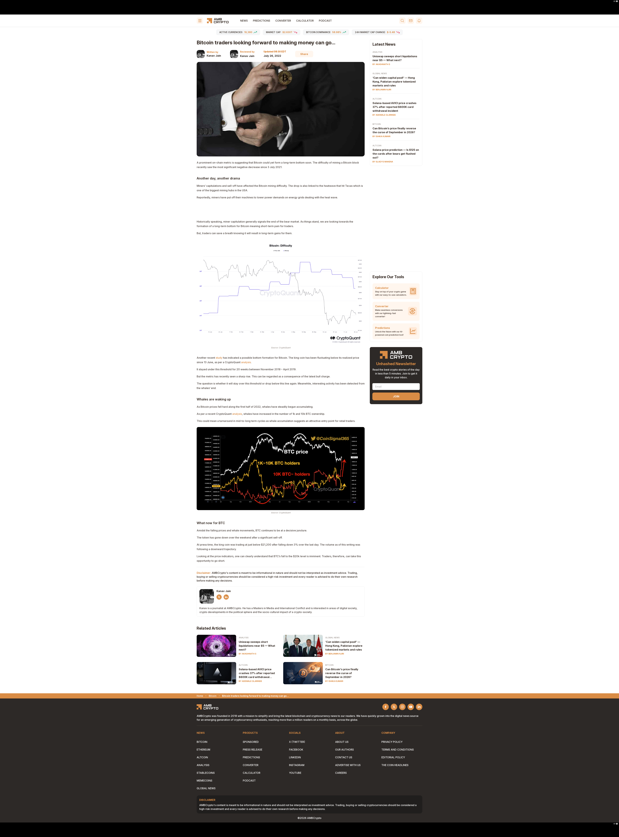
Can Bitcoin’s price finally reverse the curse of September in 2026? (394, 130)
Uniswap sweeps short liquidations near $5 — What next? (257, 645)
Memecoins (204, 780)
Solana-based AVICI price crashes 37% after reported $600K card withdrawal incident (257, 673)
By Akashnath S (247, 654)
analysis (237, 413)
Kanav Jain (214, 55)
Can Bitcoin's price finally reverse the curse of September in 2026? (341, 673)
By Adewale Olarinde (250, 681)
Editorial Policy (393, 757)
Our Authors (344, 749)
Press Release (252, 749)
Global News (332, 637)
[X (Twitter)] (219, 597)
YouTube (295, 772)
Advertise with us (348, 765)
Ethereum (203, 749)
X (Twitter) (297, 741)
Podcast (325, 20)
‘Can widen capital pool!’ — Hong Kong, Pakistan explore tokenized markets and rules (343, 645)
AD (614, 1)
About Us (342, 741)
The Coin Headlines (394, 765)
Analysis (244, 637)
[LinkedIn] (226, 597)
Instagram (296, 765)
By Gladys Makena (383, 161)
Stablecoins (206, 772)
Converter (283, 20)
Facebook (296, 749)
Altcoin (243, 665)
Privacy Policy (392, 741)
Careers (341, 772)
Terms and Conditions (397, 749)
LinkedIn (295, 757)
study (219, 357)
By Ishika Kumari (334, 681)
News (244, 20)
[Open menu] (200, 20)
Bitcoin (329, 665)
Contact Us (343, 757)
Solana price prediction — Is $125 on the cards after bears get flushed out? (396, 153)
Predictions (261, 20)
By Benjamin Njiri (334, 654)
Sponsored (251, 741)
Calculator (305, 20)
